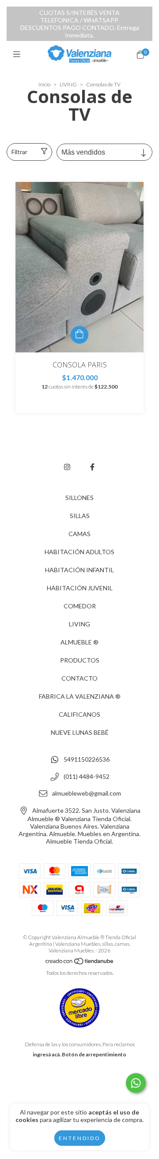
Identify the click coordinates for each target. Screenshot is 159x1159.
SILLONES (79, 497)
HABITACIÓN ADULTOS (79, 551)
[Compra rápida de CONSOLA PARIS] (79, 335)
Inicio (44, 84)
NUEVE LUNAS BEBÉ (80, 732)
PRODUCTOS (79, 660)
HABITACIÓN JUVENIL (80, 588)
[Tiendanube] (80, 962)
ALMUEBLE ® (79, 642)
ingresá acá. (47, 1054)
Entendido (80, 1138)
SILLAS (80, 515)
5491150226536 (87, 759)
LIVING (68, 84)
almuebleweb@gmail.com (86, 793)
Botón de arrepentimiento (94, 1054)
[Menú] (19, 54)
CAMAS (79, 533)
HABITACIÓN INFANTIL (79, 570)
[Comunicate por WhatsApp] (136, 1083)
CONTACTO (79, 678)
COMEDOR (80, 606)
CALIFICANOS (79, 714)
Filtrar (19, 152)
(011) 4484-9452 (87, 776)
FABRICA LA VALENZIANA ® (80, 696)
